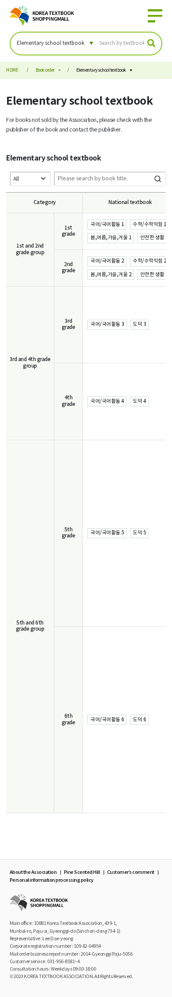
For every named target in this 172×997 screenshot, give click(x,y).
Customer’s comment (130, 872)
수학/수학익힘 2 (149, 261)
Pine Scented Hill (82, 872)
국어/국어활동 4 (107, 401)
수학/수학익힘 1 (149, 224)
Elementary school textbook (101, 70)
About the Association (33, 872)
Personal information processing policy (51, 880)
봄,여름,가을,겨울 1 (110, 238)
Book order (45, 70)
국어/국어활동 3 (107, 324)
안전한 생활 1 (154, 238)
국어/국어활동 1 (107, 224)
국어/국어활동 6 (107, 720)
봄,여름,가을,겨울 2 (110, 275)
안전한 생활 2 (154, 275)
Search (158, 179)
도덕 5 (139, 533)
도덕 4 (139, 401)
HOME (12, 70)
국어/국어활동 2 (107, 261)
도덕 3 (139, 324)
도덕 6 (139, 720)
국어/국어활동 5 (107, 533)
